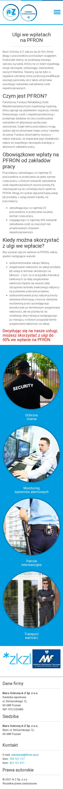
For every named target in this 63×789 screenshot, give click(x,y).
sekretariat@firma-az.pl (24, 754)
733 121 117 (17, 758)
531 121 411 (17, 763)
